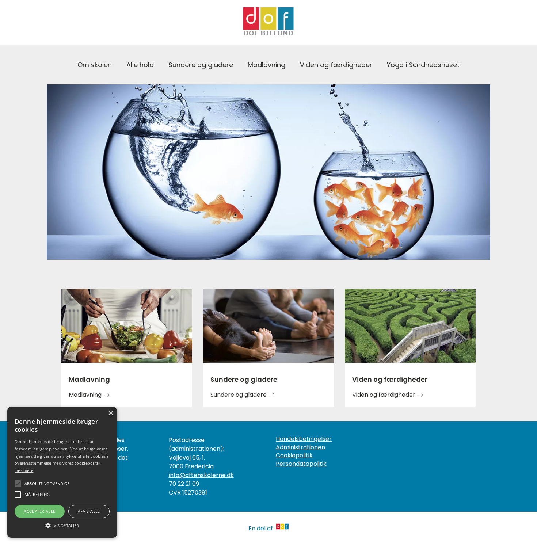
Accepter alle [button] (39, 511)
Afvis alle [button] (89, 511)
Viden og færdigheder (336, 64)
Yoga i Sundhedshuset (423, 64)
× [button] (110, 413)
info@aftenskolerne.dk (201, 475)
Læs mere (24, 470)
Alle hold (140, 64)
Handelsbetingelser (304, 439)
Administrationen (300, 447)
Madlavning (266, 64)
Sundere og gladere (200, 64)
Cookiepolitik (294, 455)
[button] (62, 525)
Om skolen (94, 64)
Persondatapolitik (301, 464)
